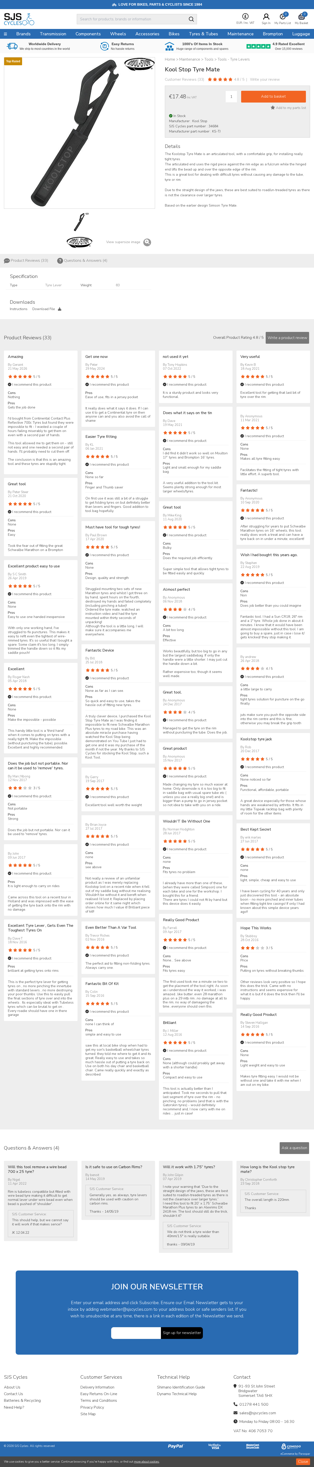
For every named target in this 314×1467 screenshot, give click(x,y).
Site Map (88, 1414)
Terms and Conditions (98, 1400)
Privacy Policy (92, 1407)
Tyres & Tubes (203, 34)
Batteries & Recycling (22, 1400)
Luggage (301, 34)
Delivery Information (97, 1387)
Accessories (147, 34)
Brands (23, 34)
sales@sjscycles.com (257, 1413)
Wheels (118, 34)
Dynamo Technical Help (177, 1394)
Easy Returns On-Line (98, 1394)
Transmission (53, 34)
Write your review (265, 79)
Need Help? (14, 1407)
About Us (12, 1387)
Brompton (273, 34)
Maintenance (240, 34)
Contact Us (13, 1394)
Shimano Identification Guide (181, 1387)
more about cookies (146, 1462)
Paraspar (304, 1454)
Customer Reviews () (184, 79)
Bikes (174, 34)
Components (88, 34)
